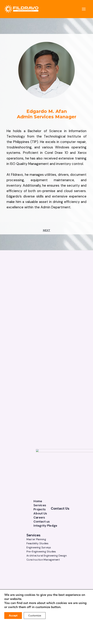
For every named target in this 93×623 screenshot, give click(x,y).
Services (39, 505)
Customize (34, 615)
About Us (40, 513)
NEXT (46, 230)
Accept (13, 615)
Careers (39, 518)
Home (37, 501)
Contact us (41, 522)
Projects (39, 509)
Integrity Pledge (45, 526)
